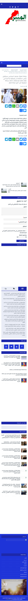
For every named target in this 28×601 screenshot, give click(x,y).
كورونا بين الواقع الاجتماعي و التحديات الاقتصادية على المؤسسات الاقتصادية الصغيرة (12, 357)
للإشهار (25, 572)
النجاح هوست (14, 599)
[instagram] (10, 7)
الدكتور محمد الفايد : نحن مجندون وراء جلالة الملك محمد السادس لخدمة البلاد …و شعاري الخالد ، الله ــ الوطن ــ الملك (11, 364)
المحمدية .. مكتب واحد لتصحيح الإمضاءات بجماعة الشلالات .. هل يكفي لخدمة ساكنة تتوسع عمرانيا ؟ (14, 325)
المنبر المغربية (23, 86)
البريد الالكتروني (23, 222)
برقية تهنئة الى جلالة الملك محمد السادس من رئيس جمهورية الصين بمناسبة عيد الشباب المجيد (14, 307)
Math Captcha (23, 235)
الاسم (25, 217)
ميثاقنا (25, 564)
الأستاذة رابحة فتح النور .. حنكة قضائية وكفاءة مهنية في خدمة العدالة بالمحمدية (14, 299)
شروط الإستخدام (23, 568)
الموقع (25, 226)
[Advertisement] (14, 44)
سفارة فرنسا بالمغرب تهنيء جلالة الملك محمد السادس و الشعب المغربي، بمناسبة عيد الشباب (15, 329)
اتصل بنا (25, 565)
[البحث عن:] (14, 66)
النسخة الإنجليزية (23, 576)
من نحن (25, 560)
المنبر (26, 558)
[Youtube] (15, 7)
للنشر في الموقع (23, 570)
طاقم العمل (24, 562)
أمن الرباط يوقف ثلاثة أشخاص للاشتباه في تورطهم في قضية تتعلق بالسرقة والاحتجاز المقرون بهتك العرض (14, 320)
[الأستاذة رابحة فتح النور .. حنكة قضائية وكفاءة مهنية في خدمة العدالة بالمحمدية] (24, 443)
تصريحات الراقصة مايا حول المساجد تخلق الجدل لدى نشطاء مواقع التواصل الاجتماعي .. (14, 374)
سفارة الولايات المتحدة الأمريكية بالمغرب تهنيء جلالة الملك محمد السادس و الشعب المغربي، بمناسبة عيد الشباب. (14, 333)
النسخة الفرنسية (23, 574)
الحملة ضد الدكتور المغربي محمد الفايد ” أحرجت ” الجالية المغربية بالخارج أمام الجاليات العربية (10, 380)
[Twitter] (12, 7)
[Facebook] (18, 7)
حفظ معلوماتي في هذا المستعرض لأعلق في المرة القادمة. (14, 232)
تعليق (25, 207)
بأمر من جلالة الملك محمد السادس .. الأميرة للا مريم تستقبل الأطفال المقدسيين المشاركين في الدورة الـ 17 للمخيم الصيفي (14, 294)
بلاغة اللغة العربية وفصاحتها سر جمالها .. (18, 370)
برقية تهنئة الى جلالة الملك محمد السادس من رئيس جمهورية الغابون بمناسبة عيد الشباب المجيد (14, 303)
